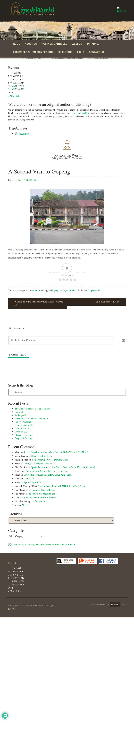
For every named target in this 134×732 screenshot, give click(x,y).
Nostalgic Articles (54, 44)
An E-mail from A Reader (108, 301)
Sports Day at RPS (32, 482)
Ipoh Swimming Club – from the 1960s (50, 459)
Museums (35, 290)
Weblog (77, 44)
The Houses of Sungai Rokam (41, 489)
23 (11, 89)
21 (23, 85)
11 (16, 82)
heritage (63, 290)
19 (18, 85)
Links (80, 52)
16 (11, 85)
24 (14, 89)
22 (9, 89)
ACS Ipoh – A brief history (41, 455)
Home (16, 44)
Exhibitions (65, 52)
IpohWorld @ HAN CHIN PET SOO (33, 52)
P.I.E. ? (24, 504)
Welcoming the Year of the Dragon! (31, 418)
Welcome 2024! (22, 431)
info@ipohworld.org (81, 113)
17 (14, 85)
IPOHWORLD (32, 8)
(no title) (19, 411)
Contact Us (96, 52)
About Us (31, 44)
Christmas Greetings (24, 434)
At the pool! (20, 415)
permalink (95, 290)
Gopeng (55, 290)
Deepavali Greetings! (24, 438)
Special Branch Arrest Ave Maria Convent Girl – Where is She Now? (56, 452)
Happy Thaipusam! (23, 421)
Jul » (18, 95)
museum (72, 290)
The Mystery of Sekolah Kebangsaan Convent (46, 471)
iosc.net (114, 604)
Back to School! (22, 428)
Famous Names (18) (24, 425)
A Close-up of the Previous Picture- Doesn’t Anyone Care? (37, 303)
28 (23, 89)
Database (93, 44)
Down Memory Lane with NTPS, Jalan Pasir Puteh (47, 474)
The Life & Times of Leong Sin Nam (32, 408)
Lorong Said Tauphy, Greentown (39, 463)
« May (11, 95)
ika (35, 180)
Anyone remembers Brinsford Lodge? (38, 497)
